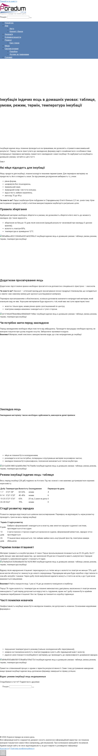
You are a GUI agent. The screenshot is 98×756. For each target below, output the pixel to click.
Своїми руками (11, 49)
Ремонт (8, 40)
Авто (12, 28)
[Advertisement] (49, 77)
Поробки (13, 51)
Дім (6, 26)
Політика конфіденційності (22, 748)
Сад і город (14, 43)
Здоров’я (9, 34)
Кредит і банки (16, 31)
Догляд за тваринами (19, 54)
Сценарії (8, 57)
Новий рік (9, 23)
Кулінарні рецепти (13, 37)
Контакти (4, 748)
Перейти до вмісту (8, 1)
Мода (7, 46)
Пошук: (3, 17)
